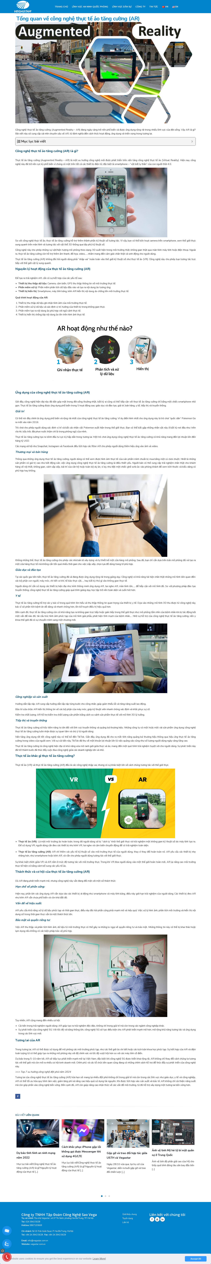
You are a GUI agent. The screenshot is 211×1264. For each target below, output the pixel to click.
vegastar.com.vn (38, 1244)
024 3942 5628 (33, 1221)
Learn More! (99, 1258)
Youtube (157, 1219)
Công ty (140, 6)
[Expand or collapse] (192, 141)
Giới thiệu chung (129, 1214)
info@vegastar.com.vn (38, 1240)
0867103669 (36, 1225)
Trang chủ (61, 6)
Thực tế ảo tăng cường (27, 259)
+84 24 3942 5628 (34, 1234)
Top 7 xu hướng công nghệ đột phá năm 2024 (46, 1072)
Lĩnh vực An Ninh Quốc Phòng (90, 6)
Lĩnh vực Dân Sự (121, 6)
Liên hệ (125, 1222)
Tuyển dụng (127, 1218)
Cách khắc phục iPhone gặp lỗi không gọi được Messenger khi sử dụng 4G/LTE (36, 1151)
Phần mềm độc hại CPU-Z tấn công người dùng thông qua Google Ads (171, 1151)
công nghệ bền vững (49, 1085)
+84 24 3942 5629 (57, 1234)
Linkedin (162, 1219)
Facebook (17, 1096)
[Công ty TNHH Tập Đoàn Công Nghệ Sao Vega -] (23, 6)
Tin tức (153, 6)
